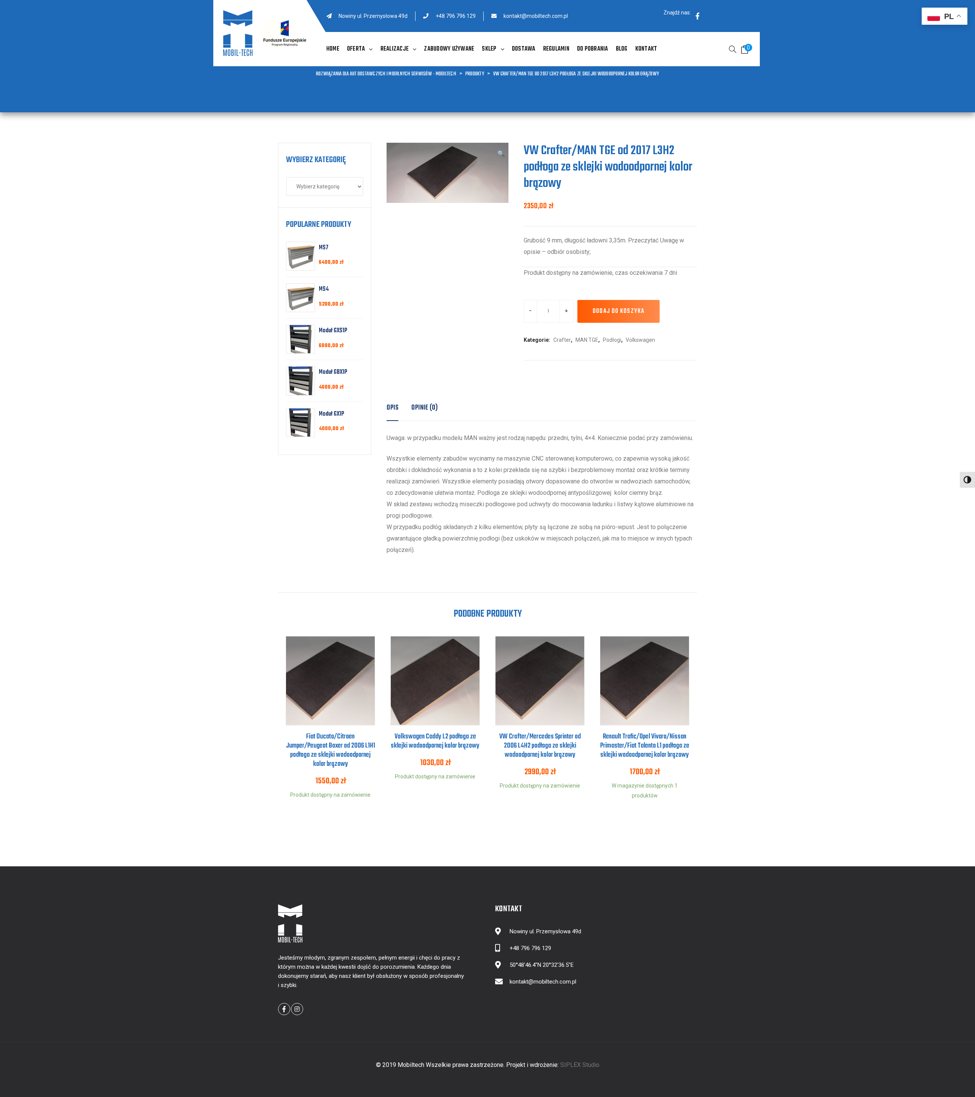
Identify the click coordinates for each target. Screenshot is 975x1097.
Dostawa (523, 49)
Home (332, 49)
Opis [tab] (392, 407)
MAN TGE (586, 340)
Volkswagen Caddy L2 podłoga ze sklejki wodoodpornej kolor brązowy (435, 741)
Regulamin (556, 49)
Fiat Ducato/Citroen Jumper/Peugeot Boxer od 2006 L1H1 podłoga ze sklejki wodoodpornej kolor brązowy (330, 750)
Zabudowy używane (449, 49)
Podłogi (612, 340)
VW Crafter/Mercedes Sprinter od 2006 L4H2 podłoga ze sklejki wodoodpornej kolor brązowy (540, 746)
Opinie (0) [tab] (424, 407)
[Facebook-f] (697, 16)
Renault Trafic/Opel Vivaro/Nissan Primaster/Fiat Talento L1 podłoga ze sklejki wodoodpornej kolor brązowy (644, 746)
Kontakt (646, 49)
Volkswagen (640, 340)
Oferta (356, 49)
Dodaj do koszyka (618, 311)
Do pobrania (592, 49)
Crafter (562, 340)
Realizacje (394, 49)
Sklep (489, 49)
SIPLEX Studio (579, 1064)
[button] (501, 154)
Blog (622, 49)
